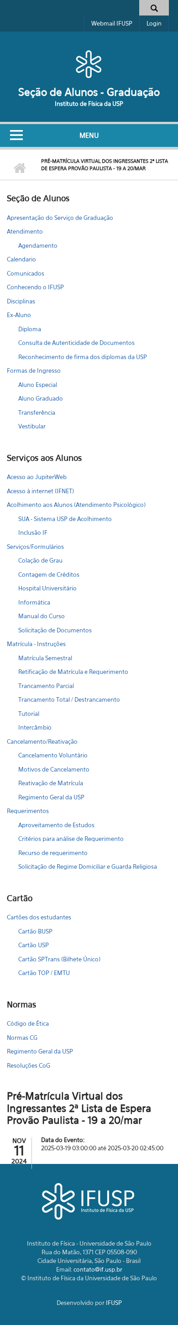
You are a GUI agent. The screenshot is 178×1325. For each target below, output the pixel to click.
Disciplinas (21, 301)
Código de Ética (28, 1023)
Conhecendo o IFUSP (35, 287)
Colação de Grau (40, 560)
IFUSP (114, 1302)
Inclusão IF (32, 532)
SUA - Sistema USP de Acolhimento (65, 518)
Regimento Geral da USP (51, 797)
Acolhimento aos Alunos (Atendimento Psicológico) (76, 504)
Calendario (21, 259)
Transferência (36, 412)
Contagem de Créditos (48, 574)
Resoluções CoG (28, 1065)
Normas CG (22, 1037)
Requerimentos (28, 810)
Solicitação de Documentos (55, 630)
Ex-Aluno (19, 314)
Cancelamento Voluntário (53, 755)
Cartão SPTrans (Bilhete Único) (59, 959)
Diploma (29, 329)
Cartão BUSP (35, 931)
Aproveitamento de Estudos (56, 825)
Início (19, 168)
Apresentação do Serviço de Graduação (60, 217)
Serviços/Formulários (35, 546)
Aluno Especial (37, 384)
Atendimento (25, 231)
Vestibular (32, 426)
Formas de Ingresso (34, 370)
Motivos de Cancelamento (53, 769)
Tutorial (28, 713)
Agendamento (38, 245)
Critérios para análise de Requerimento (71, 838)
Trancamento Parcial (46, 685)
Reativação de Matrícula (50, 783)
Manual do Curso (41, 616)
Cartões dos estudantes (39, 917)
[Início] (89, 64)
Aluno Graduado (40, 398)
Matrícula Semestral (45, 658)
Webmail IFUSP (111, 23)
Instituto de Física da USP (89, 103)
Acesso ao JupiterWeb (37, 476)
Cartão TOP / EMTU (44, 972)
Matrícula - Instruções (36, 643)
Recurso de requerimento (53, 852)
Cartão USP (33, 945)
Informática (34, 602)
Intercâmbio (35, 727)
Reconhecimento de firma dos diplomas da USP (82, 356)
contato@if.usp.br (97, 1269)
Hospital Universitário (47, 588)
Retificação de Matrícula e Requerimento (73, 671)
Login (154, 23)
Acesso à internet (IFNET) (40, 491)
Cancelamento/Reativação (42, 741)
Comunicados (25, 273)
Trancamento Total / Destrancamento (69, 699)
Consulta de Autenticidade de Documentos (76, 342)
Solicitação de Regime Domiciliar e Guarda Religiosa (87, 866)
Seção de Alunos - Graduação (89, 92)
